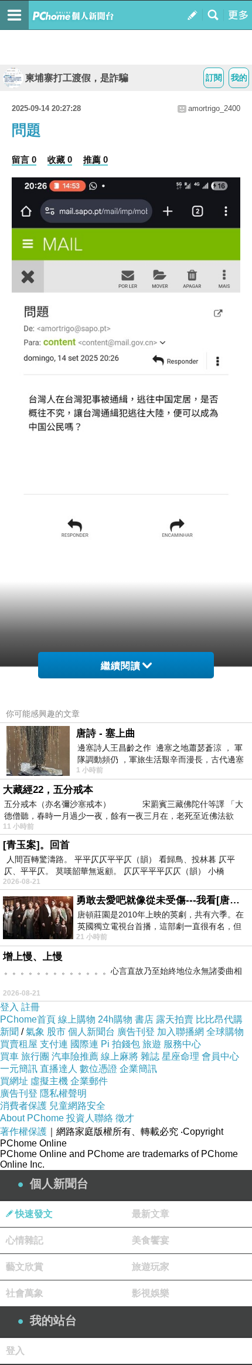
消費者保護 (23, 1106)
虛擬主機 (49, 1081)
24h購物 (115, 1019)
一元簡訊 (19, 1069)
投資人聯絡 (89, 1118)
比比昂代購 (219, 1019)
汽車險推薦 (75, 1056)
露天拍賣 (174, 1019)
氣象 (35, 1032)
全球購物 (225, 1032)
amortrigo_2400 (214, 108)
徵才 (124, 1118)
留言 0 (24, 159)
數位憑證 (98, 1069)
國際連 (84, 1044)
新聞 (9, 1032)
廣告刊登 (136, 1032)
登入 (9, 1007)
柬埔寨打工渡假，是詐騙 (76, 78)
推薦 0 (95, 159)
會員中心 (220, 1056)
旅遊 (151, 1044)
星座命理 (180, 1056)
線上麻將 (119, 1056)
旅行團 (35, 1056)
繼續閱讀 (121, 666)
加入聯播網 (180, 1032)
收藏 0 (59, 159)
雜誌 (150, 1056)
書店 (144, 1019)
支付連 (54, 1044)
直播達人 (58, 1069)
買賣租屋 (19, 1044)
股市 (56, 1032)
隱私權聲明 (63, 1093)
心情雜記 (24, 1240)
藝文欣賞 (24, 1267)
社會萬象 (24, 1293)
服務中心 (182, 1044)
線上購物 (77, 1019)
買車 (9, 1056)
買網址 (14, 1081)
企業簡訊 (138, 1069)
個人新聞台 (91, 1032)
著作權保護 (23, 1132)
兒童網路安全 (77, 1106)
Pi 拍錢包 (120, 1044)
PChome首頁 (28, 1019)
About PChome (32, 1118)
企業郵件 (89, 1081)
